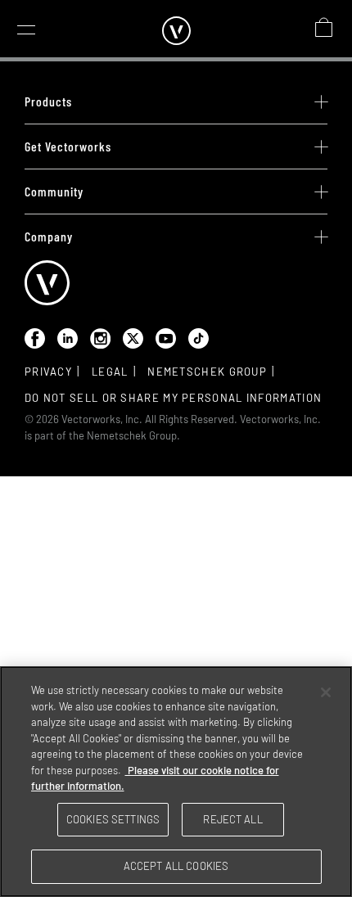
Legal (110, 371)
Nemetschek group (207, 371)
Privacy (48, 371)
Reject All (232, 819)
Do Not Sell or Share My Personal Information (173, 397)
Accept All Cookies (176, 865)
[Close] (326, 692)
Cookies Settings (113, 819)
